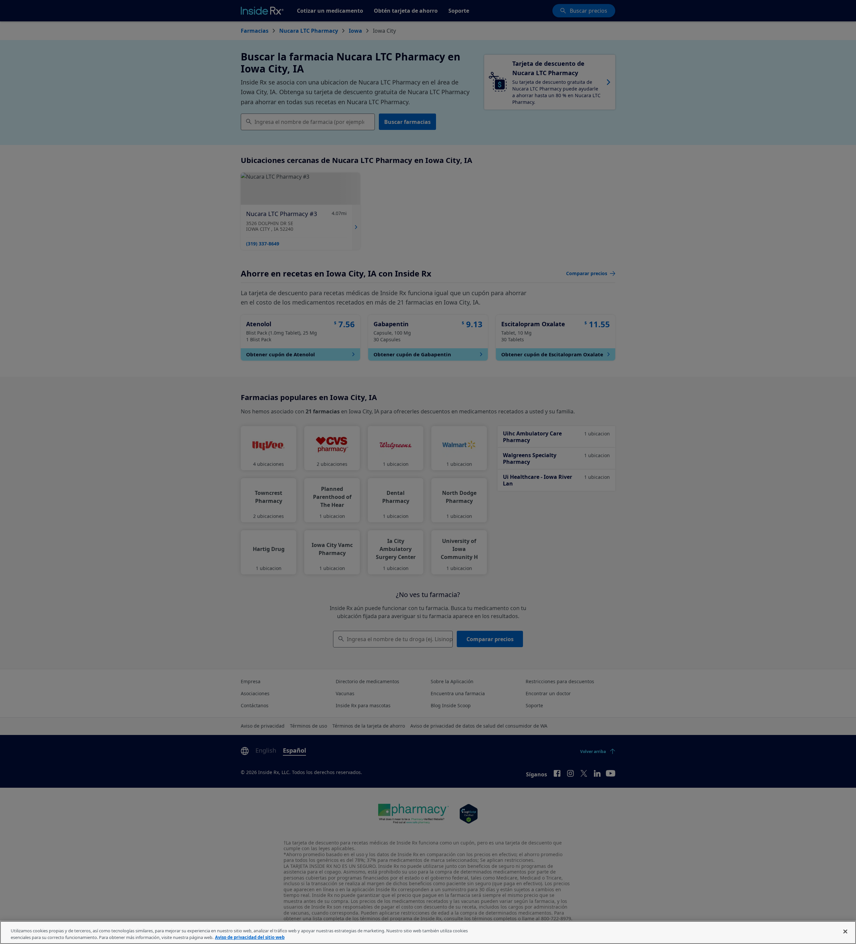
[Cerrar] (845, 931)
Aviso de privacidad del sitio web (250, 937)
